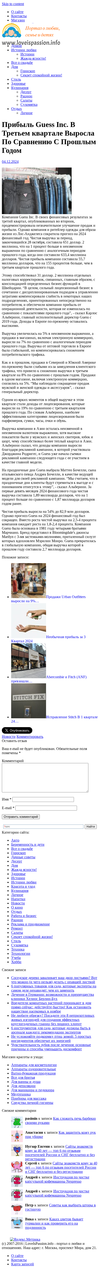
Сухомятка (28, 104)
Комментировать (30, 737)
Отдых (16, 109)
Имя (6, 799)
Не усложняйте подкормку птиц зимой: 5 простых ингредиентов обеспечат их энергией (51, 1038)
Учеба (16, 958)
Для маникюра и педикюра (32, 1090)
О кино (17, 907)
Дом (14, 67)
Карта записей (22, 1264)
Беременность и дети (27, 844)
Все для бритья (23, 1077)
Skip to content (13, 4)
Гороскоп (27, 71)
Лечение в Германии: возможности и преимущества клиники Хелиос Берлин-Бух (52, 997)
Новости (9, 737)
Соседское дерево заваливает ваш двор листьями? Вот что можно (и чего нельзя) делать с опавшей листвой (54, 980)
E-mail (8, 808)
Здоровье (18, 84)
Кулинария (19, 88)
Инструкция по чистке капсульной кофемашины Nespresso (57, 1179)
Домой (16, 46)
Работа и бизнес (24, 916)
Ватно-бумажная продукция (33, 1073)
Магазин (18, 20)
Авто (15, 840)
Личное (26, 113)
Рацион (26, 96)
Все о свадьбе (22, 63)
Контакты (19, 16)
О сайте (17, 12)
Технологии (20, 953)
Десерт (25, 92)
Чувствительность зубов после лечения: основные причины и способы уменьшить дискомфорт (51, 1047)
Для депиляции (23, 1086)
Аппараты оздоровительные (33, 1069)
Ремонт (17, 928)
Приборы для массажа (28, 1098)
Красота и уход (23, 886)
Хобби (16, 962)
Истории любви (24, 50)
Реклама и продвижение (30, 924)
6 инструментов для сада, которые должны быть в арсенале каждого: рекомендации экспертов (50, 1030)
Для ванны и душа (25, 1082)
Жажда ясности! (33, 58)
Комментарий (13, 761)
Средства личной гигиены (32, 1103)
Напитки (18, 899)
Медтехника (21, 1094)
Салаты (26, 100)
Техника (17, 949)
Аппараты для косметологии (34, 1065)
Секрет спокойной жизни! (41, 75)
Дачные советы (23, 857)
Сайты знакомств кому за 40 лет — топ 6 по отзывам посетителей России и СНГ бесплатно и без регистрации (60, 1152)
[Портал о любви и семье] (31, 38)
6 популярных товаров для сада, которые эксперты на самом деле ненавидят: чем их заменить (53, 988)
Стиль (16, 79)
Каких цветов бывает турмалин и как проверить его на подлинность (54, 1223)
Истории (27, 54)
